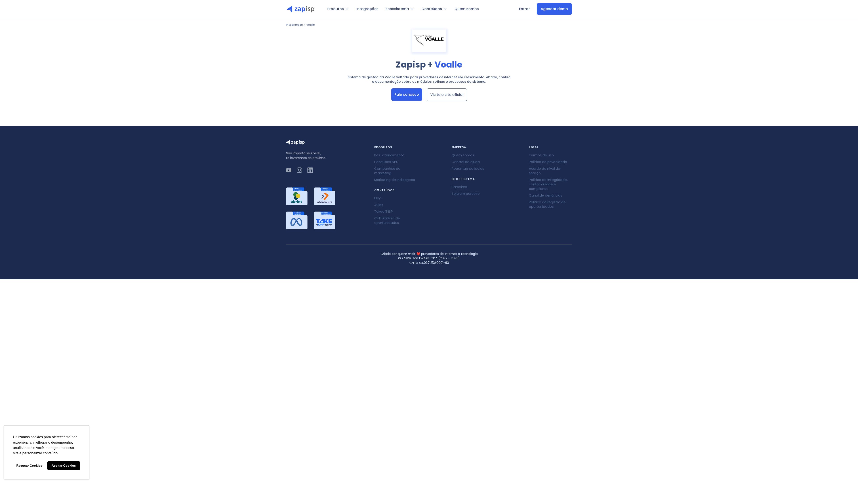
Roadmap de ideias (468, 168)
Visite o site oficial (446, 94)
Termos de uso (541, 155)
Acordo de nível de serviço (544, 170)
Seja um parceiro (466, 193)
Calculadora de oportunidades (387, 220)
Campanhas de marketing (387, 170)
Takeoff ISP (383, 211)
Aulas (378, 204)
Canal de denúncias (545, 195)
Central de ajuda (466, 161)
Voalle (310, 25)
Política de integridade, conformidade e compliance (548, 184)
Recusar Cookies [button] (29, 465)
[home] (302, 9)
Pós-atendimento (389, 155)
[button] (338, 9)
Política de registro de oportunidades (547, 204)
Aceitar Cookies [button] (64, 465)
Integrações (367, 8)
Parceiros (459, 186)
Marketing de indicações (394, 179)
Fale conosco (407, 94)
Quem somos (466, 8)
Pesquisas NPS (386, 161)
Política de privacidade (548, 161)
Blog (377, 198)
